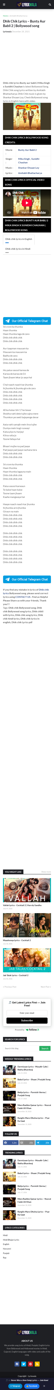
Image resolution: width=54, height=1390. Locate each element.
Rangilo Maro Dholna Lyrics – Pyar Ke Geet (34, 1119)
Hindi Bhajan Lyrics (11, 1240)
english (6, 1244)
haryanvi (7, 1248)
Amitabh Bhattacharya (18, 16)
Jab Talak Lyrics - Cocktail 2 (15, 975)
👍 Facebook (31, 1386)
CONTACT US (22, 596)
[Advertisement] (27, 57)
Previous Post (10, 987)
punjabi (6, 1253)
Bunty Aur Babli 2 (27, 149)
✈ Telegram (15, 1386)
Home (5, 16)
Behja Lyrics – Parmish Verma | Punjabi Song (32, 1094)
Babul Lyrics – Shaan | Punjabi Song (34, 1079)
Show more (46, 872)
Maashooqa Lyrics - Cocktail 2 (17, 940)
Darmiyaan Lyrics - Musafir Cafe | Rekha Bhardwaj (33, 1068)
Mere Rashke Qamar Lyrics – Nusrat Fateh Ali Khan (34, 1106)
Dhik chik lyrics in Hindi (17, 248)
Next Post (45, 987)
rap (4, 1257)
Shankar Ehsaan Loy (28, 167)
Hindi (5, 1235)
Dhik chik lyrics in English (18, 238)
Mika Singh (24, 158)
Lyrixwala (32, 1376)
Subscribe (27, 1020)
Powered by (19, 1030)
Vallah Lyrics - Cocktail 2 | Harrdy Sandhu (22, 905)
